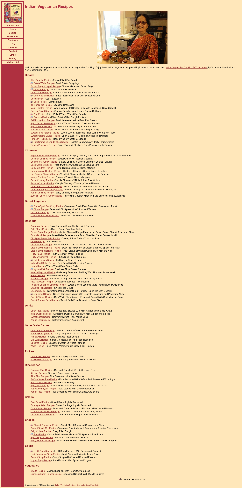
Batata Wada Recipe (43, 83)
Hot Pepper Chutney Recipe (45, 174)
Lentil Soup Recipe (43, 451)
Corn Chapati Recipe (41, 92)
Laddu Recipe (38, 266)
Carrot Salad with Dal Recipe (45, 411)
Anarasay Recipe (39, 226)
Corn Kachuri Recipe (43, 95)
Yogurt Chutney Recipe (42, 192)
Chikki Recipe (38, 241)
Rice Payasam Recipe (42, 282)
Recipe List (13, 25)
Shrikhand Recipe (42, 294)
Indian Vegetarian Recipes (65, 485)
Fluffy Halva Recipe (40, 254)
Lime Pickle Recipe (40, 356)
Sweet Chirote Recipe (41, 297)
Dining (12, 58)
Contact (13, 51)
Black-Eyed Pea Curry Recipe (48, 206)
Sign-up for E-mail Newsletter (88, 485)
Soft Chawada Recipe (41, 382)
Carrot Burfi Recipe (40, 235)
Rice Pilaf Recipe (39, 376)
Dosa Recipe (37, 99)
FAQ (13, 44)
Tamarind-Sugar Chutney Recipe (47, 189)
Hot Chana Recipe (40, 212)
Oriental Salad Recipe (42, 111)
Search (13, 33)
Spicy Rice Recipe (40, 385)
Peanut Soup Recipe (41, 457)
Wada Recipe (37, 346)
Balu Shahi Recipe (40, 229)
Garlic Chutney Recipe (42, 168)
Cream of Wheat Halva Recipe (46, 251)
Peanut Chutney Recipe (42, 183)
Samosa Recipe (41, 117)
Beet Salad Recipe (40, 402)
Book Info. (12, 36)
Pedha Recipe (38, 275)
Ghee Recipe (40, 102)
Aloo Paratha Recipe (41, 80)
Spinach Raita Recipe (41, 126)
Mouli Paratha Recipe (41, 108)
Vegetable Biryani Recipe (43, 388)
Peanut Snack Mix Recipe (43, 428)
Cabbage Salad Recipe (42, 405)
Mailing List (13, 62)
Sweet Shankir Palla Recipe (45, 300)
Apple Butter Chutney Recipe (45, 155)
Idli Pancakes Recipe (41, 105)
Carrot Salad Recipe (41, 408)
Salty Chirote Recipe (41, 431)
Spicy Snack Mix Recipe (43, 440)
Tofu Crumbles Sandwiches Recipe (50, 142)
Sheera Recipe (38, 291)
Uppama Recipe (39, 343)
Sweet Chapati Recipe (42, 129)
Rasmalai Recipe (39, 278)
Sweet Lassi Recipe (40, 317)
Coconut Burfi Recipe (41, 244)
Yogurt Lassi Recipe (41, 320)
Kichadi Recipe (38, 373)
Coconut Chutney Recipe (43, 159)
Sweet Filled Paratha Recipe (45, 133)
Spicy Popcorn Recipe (42, 437)
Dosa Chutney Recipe (42, 165)
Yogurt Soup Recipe (41, 460)
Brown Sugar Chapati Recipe (45, 86)
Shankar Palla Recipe (41, 288)
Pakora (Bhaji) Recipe (42, 333)
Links (13, 55)
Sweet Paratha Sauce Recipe (45, 136)
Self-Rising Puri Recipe (42, 120)
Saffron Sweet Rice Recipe (44, 379)
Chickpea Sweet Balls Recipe (45, 238)
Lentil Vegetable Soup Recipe (45, 454)
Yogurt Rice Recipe (40, 392)
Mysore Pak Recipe (43, 269)
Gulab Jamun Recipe (43, 260)
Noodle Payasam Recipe (43, 272)
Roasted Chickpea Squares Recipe (48, 285)
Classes (13, 47)
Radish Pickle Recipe (41, 359)
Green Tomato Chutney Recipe (46, 171)
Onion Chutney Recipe (42, 180)
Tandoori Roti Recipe (41, 139)
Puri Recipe (39, 114)
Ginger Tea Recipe (40, 311)
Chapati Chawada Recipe (46, 425)
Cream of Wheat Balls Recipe (45, 248)
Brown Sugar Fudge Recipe (44, 232)
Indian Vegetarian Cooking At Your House (186, 67)
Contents (13, 40)
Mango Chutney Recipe (42, 177)
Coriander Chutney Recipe (44, 162)
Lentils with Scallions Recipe (45, 215)
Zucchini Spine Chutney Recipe (46, 196)
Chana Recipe (40, 209)
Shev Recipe (39, 434)
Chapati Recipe (41, 89)
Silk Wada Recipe (39, 340)
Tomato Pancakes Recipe (43, 145)
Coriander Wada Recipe (42, 330)
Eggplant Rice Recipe (41, 370)
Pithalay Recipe (38, 337)
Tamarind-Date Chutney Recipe (46, 186)
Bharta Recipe (38, 471)
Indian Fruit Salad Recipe (43, 263)
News (13, 29)
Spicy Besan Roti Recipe (43, 123)
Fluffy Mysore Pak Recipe (43, 257)
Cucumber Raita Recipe (42, 414)
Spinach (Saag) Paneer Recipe (46, 474)
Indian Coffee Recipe (41, 314)
